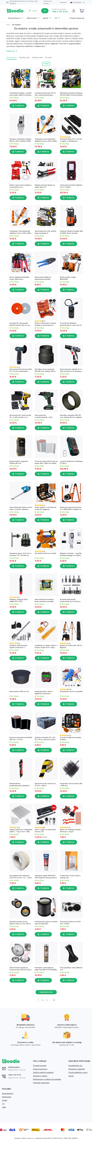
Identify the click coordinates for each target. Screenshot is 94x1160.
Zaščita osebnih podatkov (43, 1072)
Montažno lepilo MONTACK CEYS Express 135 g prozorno (46, 877)
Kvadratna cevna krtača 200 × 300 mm (71, 784)
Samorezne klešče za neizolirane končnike (43, 278)
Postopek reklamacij (41, 1083)
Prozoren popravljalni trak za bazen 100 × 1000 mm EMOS (46, 462)
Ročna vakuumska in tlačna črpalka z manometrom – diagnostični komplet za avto (46, 324)
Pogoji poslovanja (40, 1069)
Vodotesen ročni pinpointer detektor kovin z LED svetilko (46, 140)
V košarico (19, 105)
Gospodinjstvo (14, 18)
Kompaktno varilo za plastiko (71, 691)
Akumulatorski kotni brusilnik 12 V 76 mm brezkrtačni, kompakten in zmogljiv (21, 370)
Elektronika (32, 18)
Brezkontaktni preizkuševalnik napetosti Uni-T (19, 784)
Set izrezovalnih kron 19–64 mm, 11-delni (70, 923)
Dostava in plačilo (48, 2)
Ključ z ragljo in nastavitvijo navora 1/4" (45, 831)
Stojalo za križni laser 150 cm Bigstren (71, 646)
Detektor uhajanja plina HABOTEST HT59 (19, 600)
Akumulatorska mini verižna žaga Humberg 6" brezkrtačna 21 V (45, 232)
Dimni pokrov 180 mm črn (19, 691)
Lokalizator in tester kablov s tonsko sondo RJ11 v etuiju (46, 646)
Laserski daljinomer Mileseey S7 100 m (71, 462)
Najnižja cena (24, 57)
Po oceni (48, 57)
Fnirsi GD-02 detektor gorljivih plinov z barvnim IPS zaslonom (71, 324)
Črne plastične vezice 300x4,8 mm (71, 969)
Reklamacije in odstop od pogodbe (47, 1079)
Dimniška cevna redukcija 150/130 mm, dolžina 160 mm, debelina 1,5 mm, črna (46, 370)
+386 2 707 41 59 (60, 11)
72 (54, 1000)
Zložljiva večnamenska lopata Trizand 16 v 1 (18, 646)
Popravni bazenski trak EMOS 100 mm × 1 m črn (21, 738)
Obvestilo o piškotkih (76, 1069)
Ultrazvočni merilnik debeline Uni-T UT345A (71, 186)
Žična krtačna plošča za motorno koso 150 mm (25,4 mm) (20, 969)
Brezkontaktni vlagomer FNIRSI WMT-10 (19, 462)
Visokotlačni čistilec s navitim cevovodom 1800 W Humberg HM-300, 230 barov (21, 94)
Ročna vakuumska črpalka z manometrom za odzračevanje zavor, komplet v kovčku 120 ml (21, 186)
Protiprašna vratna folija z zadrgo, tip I (70, 877)
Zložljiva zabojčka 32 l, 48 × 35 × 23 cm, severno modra (45, 738)
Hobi (8, 25)
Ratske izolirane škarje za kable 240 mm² (45, 186)
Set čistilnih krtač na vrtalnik (45, 553)
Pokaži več (10, 51)
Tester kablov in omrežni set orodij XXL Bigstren (45, 508)
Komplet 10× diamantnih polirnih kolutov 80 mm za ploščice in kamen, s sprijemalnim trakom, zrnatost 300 (20, 324)
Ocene (71, 1076)
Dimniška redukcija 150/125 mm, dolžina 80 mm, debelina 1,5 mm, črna (71, 416)
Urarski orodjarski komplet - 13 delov (71, 738)
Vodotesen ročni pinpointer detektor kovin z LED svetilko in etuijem (21, 232)
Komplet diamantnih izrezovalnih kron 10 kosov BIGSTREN (70, 600)
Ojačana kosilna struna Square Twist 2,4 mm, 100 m (20, 923)
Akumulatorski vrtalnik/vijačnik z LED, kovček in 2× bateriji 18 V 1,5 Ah (45, 416)
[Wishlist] (13, 70)
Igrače (45, 18)
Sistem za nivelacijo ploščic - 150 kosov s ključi (71, 831)
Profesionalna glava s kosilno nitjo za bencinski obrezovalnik (46, 923)
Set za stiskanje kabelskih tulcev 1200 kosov (19, 278)
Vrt (56, 18)
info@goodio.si (14, 1067)
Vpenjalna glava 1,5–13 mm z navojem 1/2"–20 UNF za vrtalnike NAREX (20, 554)
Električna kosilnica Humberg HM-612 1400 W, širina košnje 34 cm (71, 94)
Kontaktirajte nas (75, 1066)
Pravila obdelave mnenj (78, 1072)
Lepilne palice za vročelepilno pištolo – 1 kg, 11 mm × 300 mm (21, 831)
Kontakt (63, 2)
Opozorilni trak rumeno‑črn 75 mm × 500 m (45, 784)
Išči (44, 11)
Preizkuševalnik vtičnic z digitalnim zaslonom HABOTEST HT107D (44, 692)
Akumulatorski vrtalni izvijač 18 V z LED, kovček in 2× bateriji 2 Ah (20, 416)
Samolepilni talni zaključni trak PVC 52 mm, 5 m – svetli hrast (20, 877)
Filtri (47, 64)
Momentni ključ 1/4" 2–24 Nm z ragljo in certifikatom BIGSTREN (71, 140)
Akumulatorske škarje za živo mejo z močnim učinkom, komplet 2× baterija (21, 508)
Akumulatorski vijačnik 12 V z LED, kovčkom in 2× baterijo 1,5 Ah (71, 370)
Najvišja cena (37, 57)
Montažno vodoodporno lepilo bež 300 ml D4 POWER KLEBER (46, 969)
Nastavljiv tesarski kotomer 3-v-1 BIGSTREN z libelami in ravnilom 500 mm (70, 508)
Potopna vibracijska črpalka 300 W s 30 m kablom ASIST (20, 140)
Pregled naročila (39, 1066)
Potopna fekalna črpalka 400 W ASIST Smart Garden (71, 232)
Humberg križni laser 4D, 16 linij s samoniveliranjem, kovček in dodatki (45, 94)
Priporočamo (11, 57)
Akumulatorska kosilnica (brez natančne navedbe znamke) (44, 600)
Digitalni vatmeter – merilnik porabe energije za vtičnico (71, 554)
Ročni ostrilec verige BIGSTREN (68, 278)
